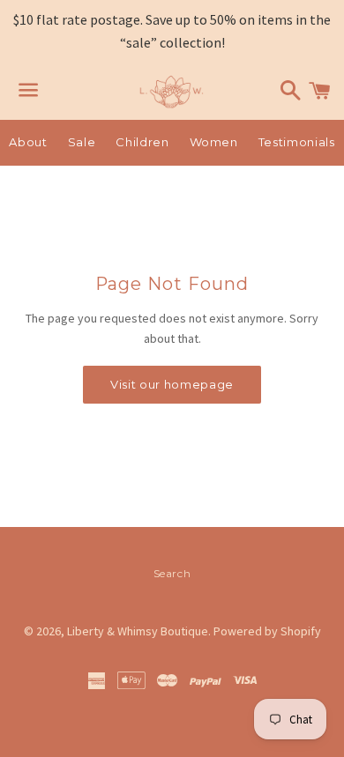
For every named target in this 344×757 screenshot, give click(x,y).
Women (214, 142)
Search (172, 573)
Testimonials (296, 142)
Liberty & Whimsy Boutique (137, 631)
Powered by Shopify (267, 631)
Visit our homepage (172, 384)
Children (142, 142)
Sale (82, 142)
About (28, 142)
